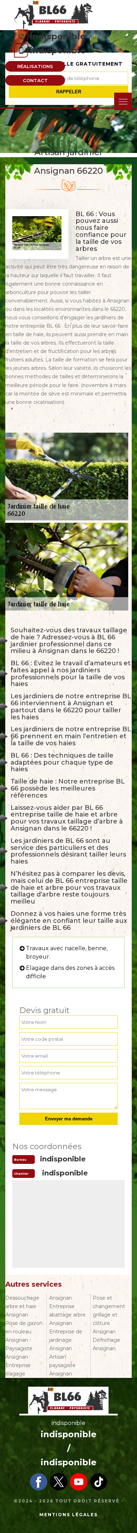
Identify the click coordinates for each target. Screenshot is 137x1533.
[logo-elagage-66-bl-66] (53, 14)
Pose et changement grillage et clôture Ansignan (109, 1315)
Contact (35, 80)
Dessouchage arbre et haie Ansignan (22, 1306)
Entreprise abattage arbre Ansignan (67, 1314)
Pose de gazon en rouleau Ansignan (24, 1331)
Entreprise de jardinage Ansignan (65, 1340)
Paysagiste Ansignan (18, 1352)
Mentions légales (68, 1514)
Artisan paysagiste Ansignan (62, 1365)
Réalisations (35, 66)
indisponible (58, 36)
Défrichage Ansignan (106, 1344)
